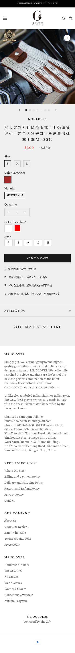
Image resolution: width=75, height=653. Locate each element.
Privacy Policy (14, 494)
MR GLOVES (13, 571)
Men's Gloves (13, 583)
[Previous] (19, 110)
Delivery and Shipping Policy (24, 482)
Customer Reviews (16, 526)
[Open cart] (70, 18)
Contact (9, 500)
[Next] (55, 110)
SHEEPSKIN (14, 195)
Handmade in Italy (16, 565)
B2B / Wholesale (15, 532)
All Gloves (11, 577)
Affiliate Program (15, 601)
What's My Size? (14, 470)
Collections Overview (18, 595)
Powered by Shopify (37, 621)
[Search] (63, 18)
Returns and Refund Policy (22, 488)
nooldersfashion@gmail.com (33, 421)
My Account (12, 544)
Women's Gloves (15, 589)
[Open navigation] (5, 18)
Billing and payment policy (22, 476)
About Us (10, 520)
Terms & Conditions (17, 538)
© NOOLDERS (37, 617)
